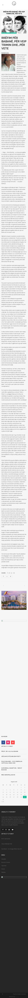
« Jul (2, 801)
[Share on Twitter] (9, 573)
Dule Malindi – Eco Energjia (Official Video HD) (11, 849)
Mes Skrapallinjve (8, 775)
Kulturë (3, 869)
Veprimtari (3, 865)
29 (21, 797)
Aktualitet (3, 859)
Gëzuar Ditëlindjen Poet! (11, 756)
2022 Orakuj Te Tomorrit (8, 994)
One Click (17, 996)
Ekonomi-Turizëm (5, 862)
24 (3, 797)
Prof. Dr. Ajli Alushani (9, 751)
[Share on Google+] (12, 573)
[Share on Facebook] (7, 573)
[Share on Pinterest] (14, 573)
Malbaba (3, 872)
